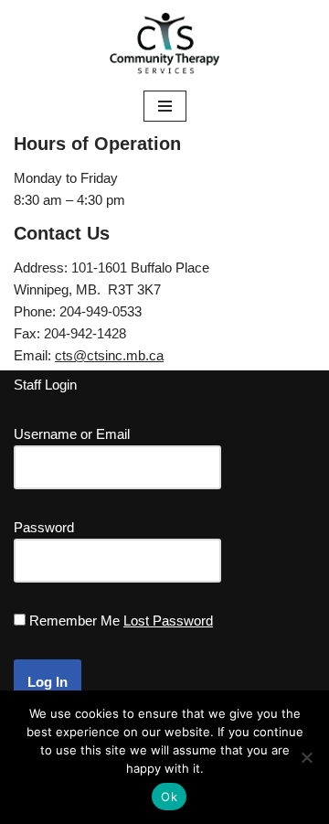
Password (44, 527)
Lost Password (168, 620)
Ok (169, 796)
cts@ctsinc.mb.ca (109, 355)
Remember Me (74, 620)
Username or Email (72, 434)
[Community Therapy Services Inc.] (164, 43)
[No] (306, 757)
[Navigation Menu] (164, 106)
